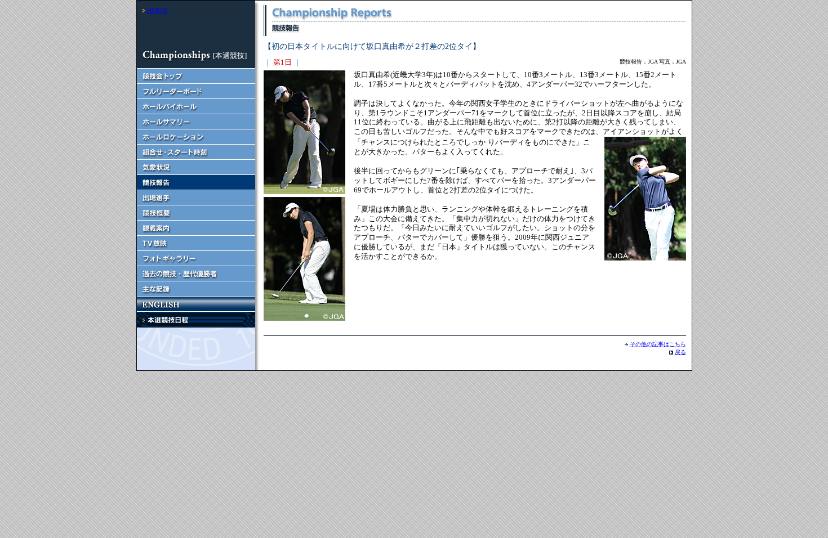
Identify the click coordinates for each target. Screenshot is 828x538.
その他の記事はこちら (658, 344)
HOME (157, 10)
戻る (680, 352)
